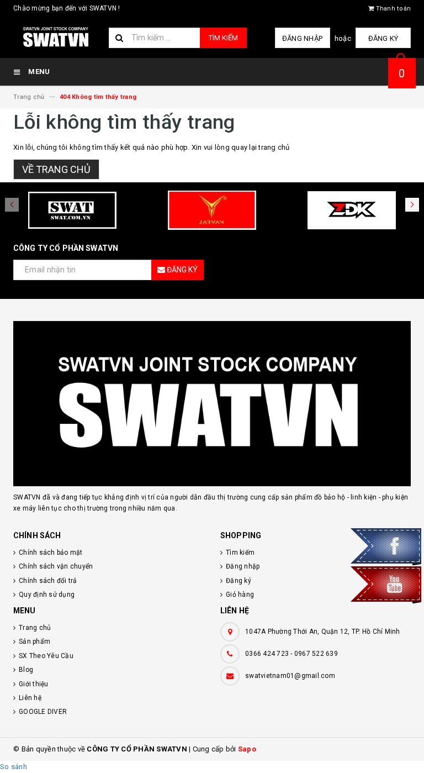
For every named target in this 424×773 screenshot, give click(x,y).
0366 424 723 (267, 654)
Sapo (247, 749)
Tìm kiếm (223, 38)
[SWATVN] (212, 403)
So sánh (13, 767)
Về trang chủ (56, 169)
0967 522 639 (316, 654)
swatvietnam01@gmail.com (290, 676)
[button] (412, 205)
